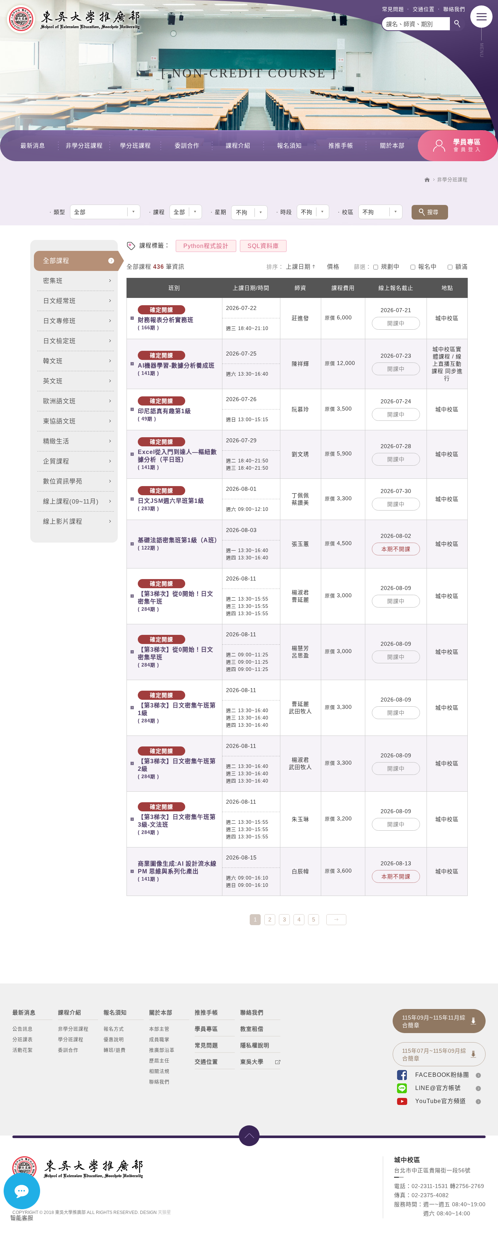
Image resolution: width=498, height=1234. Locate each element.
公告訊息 (22, 1029)
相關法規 (159, 1071)
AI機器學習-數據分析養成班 (176, 364)
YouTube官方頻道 (440, 1101)
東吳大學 (252, 1062)
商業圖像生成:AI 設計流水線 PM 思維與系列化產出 (177, 871)
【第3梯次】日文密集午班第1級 (177, 707)
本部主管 (159, 1029)
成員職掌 (159, 1039)
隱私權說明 (254, 1045)
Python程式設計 (206, 246)
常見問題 (393, 9)
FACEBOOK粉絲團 (442, 1075)
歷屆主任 (159, 1060)
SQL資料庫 (263, 246)
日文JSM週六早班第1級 (171, 499)
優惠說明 (114, 1039)
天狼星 (164, 1212)
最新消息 (32, 146)
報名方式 (114, 1029)
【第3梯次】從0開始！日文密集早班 (175, 652)
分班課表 (22, 1039)
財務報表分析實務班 (166, 318)
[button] (249, 212)
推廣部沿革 (162, 1050)
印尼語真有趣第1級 (164, 410)
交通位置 (424, 9)
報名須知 (289, 146)
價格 (333, 267)
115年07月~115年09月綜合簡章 (434, 1055)
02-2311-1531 (430, 1186)
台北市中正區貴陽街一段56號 (432, 1170)
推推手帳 (340, 146)
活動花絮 (22, 1050)
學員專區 (206, 1029)
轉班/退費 (115, 1050)
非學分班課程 (84, 146)
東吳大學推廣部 (73, 19)
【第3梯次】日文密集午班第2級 (177, 763)
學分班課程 (135, 146)
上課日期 (298, 267)
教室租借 (252, 1029)
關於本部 (392, 146)
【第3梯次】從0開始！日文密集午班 (175, 596)
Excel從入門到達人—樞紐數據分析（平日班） (177, 454)
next (336, 919)
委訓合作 (187, 146)
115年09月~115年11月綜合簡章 (434, 1021)
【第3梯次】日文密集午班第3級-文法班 (177, 819)
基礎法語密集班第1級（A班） (178, 544)
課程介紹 (238, 146)
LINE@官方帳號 (438, 1088)
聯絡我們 (454, 9)
